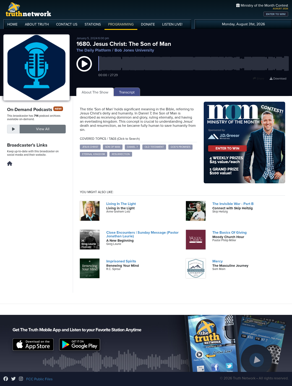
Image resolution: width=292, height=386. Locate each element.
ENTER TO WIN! (276, 14)
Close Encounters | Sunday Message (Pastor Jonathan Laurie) (142, 234)
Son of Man (112, 146)
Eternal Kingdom (93, 154)
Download (279, 78)
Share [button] (260, 78)
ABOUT (37, 24)
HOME (12, 24)
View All (43, 129)
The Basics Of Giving (229, 232)
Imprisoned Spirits (121, 261)
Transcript (127, 92)
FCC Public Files (39, 379)
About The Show (95, 92)
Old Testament (154, 146)
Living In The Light (121, 204)
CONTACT (66, 24)
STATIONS (93, 24)
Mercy (217, 261)
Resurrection (121, 154)
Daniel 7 (132, 146)
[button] (84, 68)
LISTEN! (172, 24)
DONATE (148, 24)
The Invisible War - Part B (233, 204)
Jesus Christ (90, 146)
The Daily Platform (93, 50)
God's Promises (180, 146)
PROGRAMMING (121, 24)
